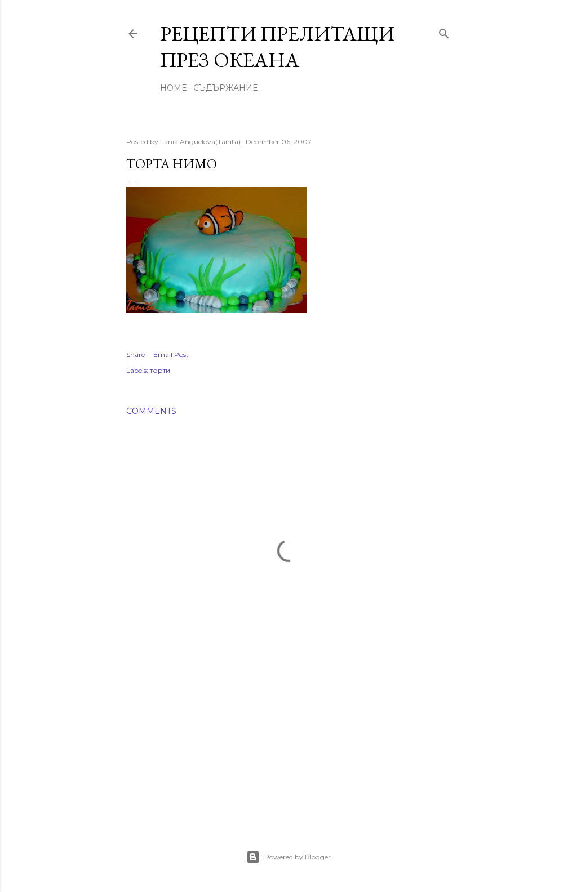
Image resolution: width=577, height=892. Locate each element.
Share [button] (135, 354)
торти (160, 370)
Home (173, 88)
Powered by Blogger (297, 857)
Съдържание (225, 88)
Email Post (171, 354)
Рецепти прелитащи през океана (277, 46)
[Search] (444, 31)
